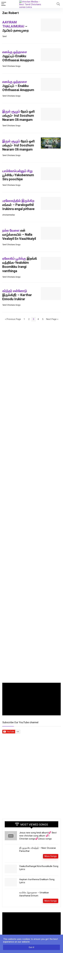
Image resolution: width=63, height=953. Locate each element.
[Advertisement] (31, 782)
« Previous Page (13, 319)
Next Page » (52, 319)
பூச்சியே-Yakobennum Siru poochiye (18, 175)
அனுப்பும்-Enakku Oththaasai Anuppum (18, 56)
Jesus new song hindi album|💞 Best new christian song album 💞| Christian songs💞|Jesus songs (38, 835)
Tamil (4, 36)
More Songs (50, 856)
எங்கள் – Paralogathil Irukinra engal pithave (18, 205)
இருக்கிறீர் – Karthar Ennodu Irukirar (17, 295)
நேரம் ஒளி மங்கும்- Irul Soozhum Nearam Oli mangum (18, 116)
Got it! (31, 947)
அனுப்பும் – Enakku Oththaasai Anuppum (18, 86)
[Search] (58, 4)
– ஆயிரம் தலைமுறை (15, 26)
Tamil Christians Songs (11, 66)
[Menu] (3, 4)
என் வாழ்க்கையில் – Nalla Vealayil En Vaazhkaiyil (19, 235)
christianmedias (8, 215)
